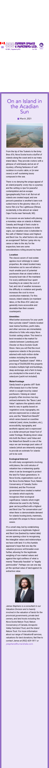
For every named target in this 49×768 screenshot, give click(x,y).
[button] (2, 47)
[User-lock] (41, 45)
